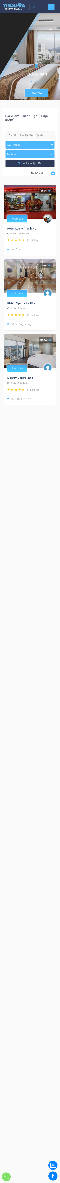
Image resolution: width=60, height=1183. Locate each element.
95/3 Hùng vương (21, 324)
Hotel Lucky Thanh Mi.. (21, 228)
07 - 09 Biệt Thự (21, 399)
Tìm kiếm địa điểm (31, 163)
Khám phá (37, 92)
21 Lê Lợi (16, 250)
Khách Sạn (17, 219)
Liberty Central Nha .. (21, 377)
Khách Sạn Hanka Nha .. (22, 303)
